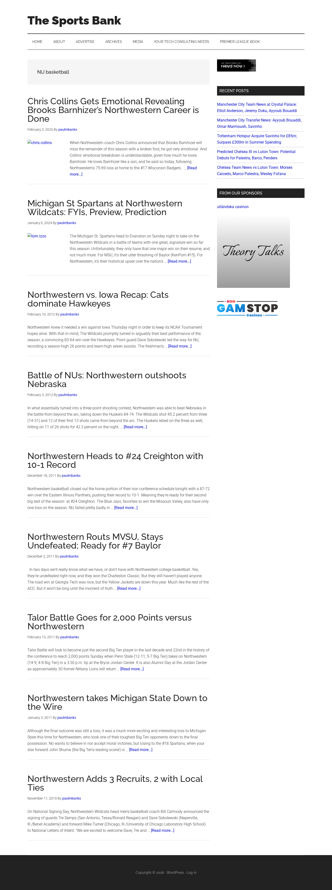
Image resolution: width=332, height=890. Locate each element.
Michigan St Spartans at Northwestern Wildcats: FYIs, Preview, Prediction (104, 207)
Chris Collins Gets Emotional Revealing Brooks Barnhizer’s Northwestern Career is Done (113, 110)
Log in (191, 872)
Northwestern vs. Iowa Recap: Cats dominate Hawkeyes (98, 299)
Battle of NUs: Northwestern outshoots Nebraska (106, 379)
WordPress (175, 872)
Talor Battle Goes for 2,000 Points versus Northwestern (109, 621)
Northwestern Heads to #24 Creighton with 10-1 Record (115, 460)
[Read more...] (179, 261)
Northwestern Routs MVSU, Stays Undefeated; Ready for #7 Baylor (95, 541)
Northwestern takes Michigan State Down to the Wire (117, 702)
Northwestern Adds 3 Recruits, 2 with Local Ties (114, 783)
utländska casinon (233, 206)
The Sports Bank (74, 20)
